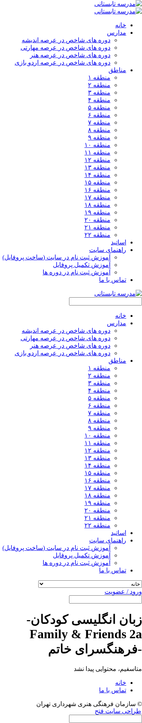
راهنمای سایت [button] (107, 249)
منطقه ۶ (99, 115)
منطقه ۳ (99, 92)
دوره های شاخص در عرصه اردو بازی (62, 62)
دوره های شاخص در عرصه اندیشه (66, 40)
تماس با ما (112, 279)
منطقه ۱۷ (97, 197)
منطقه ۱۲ (97, 160)
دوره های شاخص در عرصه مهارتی (65, 47)
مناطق (117, 360)
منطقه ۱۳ (97, 167)
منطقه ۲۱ (97, 227)
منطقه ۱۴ (97, 174)
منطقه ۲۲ (97, 234)
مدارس (116, 323)
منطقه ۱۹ (97, 212)
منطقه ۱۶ (97, 189)
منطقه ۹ (99, 137)
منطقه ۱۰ (97, 145)
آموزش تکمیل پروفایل (81, 264)
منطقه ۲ (99, 85)
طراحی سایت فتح (118, 711)
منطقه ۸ (99, 130)
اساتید (118, 242)
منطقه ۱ (99, 77)
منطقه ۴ (99, 100)
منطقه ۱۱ (97, 152)
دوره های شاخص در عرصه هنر (70, 55)
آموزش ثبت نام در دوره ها (76, 272)
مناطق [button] (117, 70)
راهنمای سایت (107, 540)
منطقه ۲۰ (97, 219)
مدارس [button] (116, 32)
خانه (120, 25)
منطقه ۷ (99, 122)
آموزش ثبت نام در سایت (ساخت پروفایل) (56, 257)
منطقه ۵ (99, 107)
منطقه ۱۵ (97, 182)
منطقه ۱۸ (97, 204)
